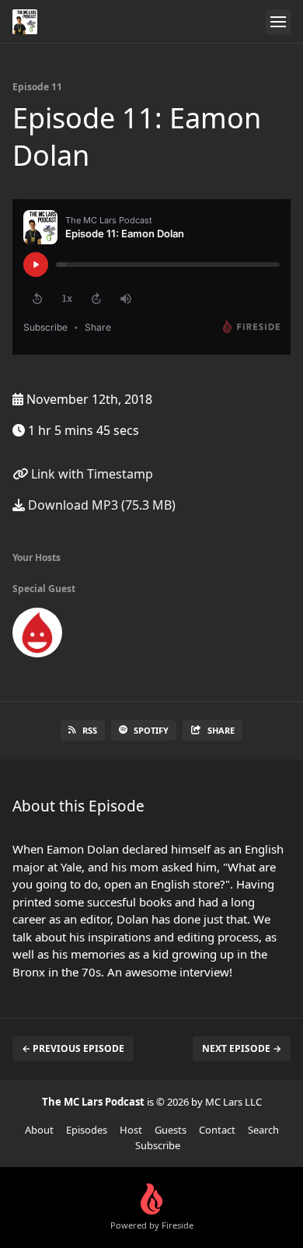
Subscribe (157, 1145)
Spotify (151, 730)
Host (131, 1130)
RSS (89, 730)
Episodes (86, 1130)
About (39, 1130)
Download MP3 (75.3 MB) (100, 505)
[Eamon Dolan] (37, 636)
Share (221, 730)
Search (263, 1130)
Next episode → (241, 1048)
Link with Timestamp (90, 473)
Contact (217, 1130)
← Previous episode (73, 1048)
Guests (170, 1130)
